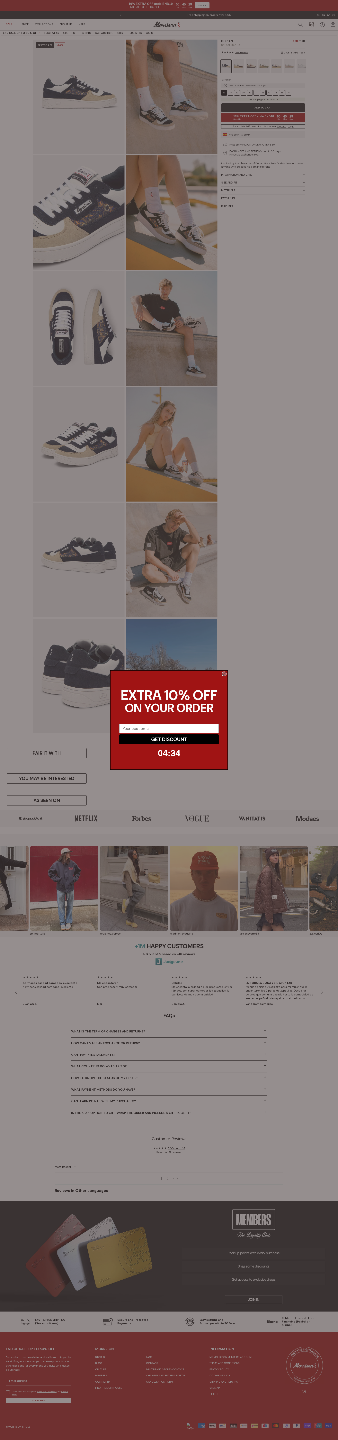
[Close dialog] (224, 674)
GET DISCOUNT (169, 739)
